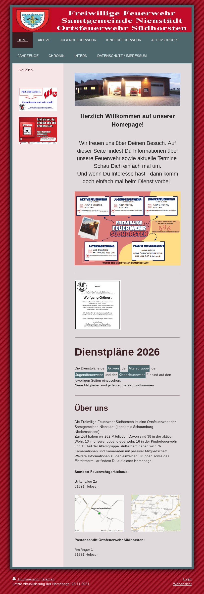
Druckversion (28, 579)
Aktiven (113, 368)
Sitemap (48, 579)
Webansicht (182, 584)
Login (187, 579)
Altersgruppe (139, 368)
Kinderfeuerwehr (132, 375)
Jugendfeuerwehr (89, 375)
